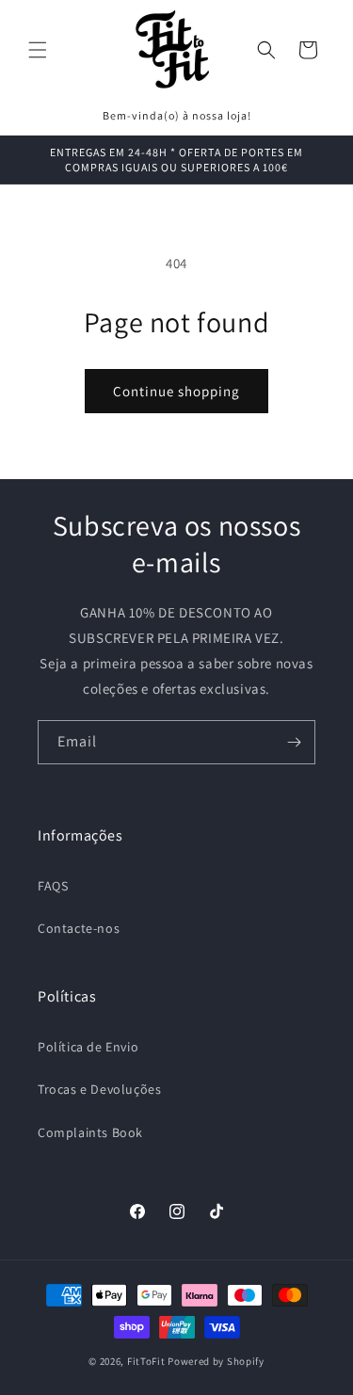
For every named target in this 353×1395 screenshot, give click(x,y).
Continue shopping (176, 391)
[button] (37, 50)
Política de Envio (88, 1046)
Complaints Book (90, 1132)
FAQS (53, 885)
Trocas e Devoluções (99, 1089)
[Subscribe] (293, 742)
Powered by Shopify (216, 1361)
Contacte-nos (79, 928)
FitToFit (146, 1361)
